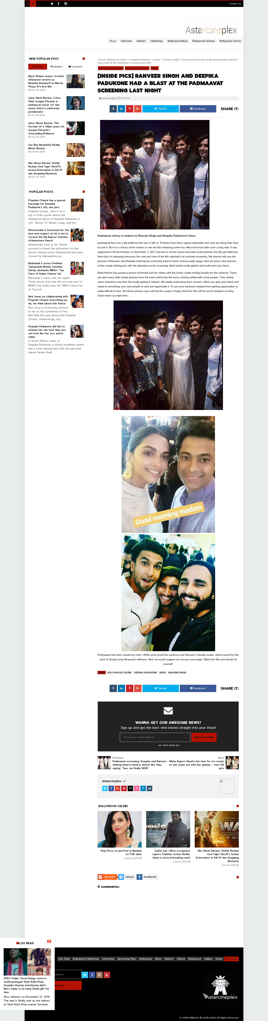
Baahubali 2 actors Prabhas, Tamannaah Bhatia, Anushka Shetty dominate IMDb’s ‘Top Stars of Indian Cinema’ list (46, 268)
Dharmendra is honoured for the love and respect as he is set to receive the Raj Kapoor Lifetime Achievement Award (48, 235)
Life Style (64, 959)
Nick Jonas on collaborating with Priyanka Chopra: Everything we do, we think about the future (48, 300)
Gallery (208, 959)
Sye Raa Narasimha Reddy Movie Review (44, 146)
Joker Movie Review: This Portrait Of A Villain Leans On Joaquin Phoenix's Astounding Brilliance (46, 128)
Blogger (110, 877)
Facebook (199, 109)
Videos (181, 959)
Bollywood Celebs (119, 672)
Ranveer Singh (171, 59)
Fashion (169, 959)
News (163, 672)
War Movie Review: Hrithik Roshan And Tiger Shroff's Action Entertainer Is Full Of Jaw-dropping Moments (217, 856)
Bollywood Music (178, 41)
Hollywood (145, 959)
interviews (108, 959)
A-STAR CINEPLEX (189, 1017)
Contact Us (235, 3)
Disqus (129, 877)
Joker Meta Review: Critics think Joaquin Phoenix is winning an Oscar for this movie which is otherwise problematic (44, 105)
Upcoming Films (127, 959)
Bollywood (194, 959)
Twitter (162, 109)
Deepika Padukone (145, 672)
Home (219, 959)
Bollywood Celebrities (86, 959)
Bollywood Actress (204, 41)
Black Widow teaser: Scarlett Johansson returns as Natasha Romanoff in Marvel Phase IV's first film (46, 81)
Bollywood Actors (230, 41)
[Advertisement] (134, 44)
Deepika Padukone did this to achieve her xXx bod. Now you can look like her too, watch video (47, 332)
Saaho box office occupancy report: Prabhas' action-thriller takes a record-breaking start (171, 854)
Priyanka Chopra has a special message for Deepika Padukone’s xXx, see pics (46, 204)
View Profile (111, 781)
